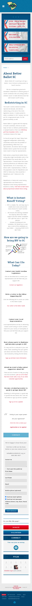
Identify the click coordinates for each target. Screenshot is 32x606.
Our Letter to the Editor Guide (16, 306)
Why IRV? (4, 596)
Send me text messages (14, 499)
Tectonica (16, 588)
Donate (16, 527)
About (4, 594)
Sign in (16, 586)
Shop (24, 594)
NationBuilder (17, 587)
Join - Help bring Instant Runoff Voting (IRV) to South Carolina (17, 25)
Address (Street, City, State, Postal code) (16, 502)
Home (5, 67)
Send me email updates (14, 497)
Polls (22, 596)
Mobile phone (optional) (13, 490)
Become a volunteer (14, 35)
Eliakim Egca (8, 570)
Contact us (8, 459)
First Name (8, 471)
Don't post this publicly (14, 469)
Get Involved (11, 594)
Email (7, 484)
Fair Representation (14, 598)
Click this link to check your (18, 423)
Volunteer (16, 533)
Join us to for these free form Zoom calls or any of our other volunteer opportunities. (16, 377)
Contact (16, 435)
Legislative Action (14, 596)
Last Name (8, 477)
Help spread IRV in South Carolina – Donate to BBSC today (17, 50)
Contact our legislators (16, 285)
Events (19, 594)
